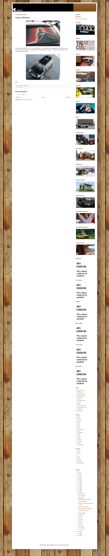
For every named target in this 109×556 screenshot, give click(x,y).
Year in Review (80, 463)
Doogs (78, 434)
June (80, 519)
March (80, 525)
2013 (78, 484)
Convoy (79, 402)
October (80, 497)
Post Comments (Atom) (27, 99)
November (81, 495)
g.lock (78, 425)
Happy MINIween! (82, 501)
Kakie (78, 424)
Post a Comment (21, 94)
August (80, 515)
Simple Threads (80, 390)
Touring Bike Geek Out (83, 510)
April (80, 523)
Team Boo (79, 441)
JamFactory (79, 391)
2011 (78, 488)
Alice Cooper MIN (30, 48)
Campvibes (79, 461)
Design (78, 458)
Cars (78, 456)
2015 (78, 480)
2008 (78, 531)
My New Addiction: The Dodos (85, 508)
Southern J (79, 420)
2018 (78, 474)
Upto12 (78, 418)
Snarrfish (79, 439)
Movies (78, 453)
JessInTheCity (80, 445)
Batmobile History (81, 400)
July (80, 517)
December (81, 493)
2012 (78, 486)
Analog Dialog (80, 397)
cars (21, 86)
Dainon (78, 431)
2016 (78, 478)
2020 (78, 472)
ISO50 (78, 404)
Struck (78, 417)
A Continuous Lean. (81, 407)
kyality (79, 16)
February (81, 527)
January (81, 529)
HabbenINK (80, 432)
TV (77, 454)
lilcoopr (78, 422)
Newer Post (18, 97)
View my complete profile (81, 18)
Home (43, 97)
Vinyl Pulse (79, 409)
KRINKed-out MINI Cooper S (85, 499)
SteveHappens (80, 429)
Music (78, 451)
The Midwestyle (80, 393)
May (80, 521)
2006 (78, 535)
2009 (78, 492)
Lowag (78, 438)
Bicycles (79, 459)
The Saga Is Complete (83, 506)
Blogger (67, 545)
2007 (78, 533)
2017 (78, 476)
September (81, 513)
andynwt (57, 545)
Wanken (79, 398)
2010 (78, 490)
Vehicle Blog (80, 410)
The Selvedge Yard (81, 405)
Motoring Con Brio (81, 395)
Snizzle (78, 443)
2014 (78, 482)
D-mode (79, 436)
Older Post (67, 97)
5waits (78, 427)
